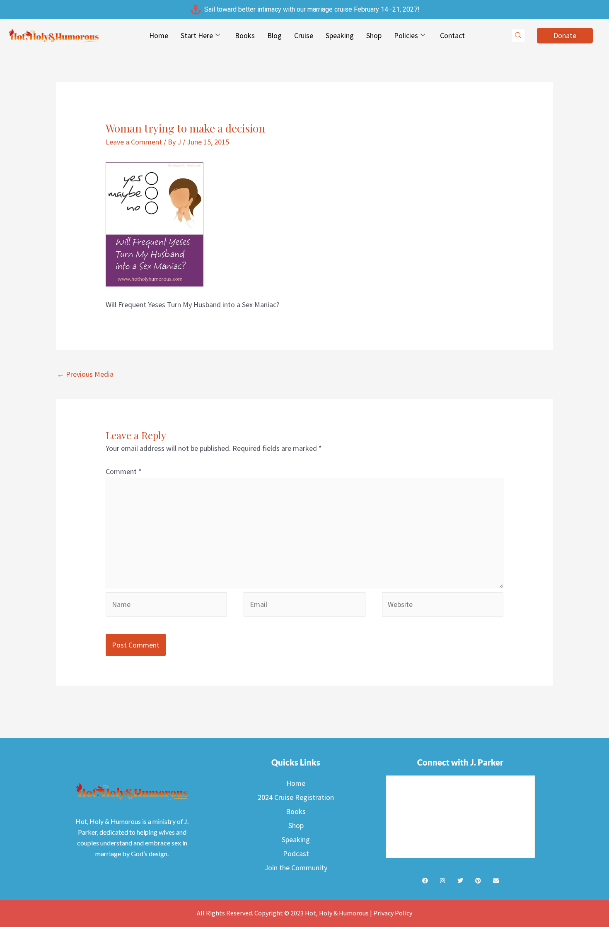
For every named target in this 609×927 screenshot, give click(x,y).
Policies (406, 35)
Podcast (296, 853)
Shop (374, 35)
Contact (452, 35)
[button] (518, 35)
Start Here (197, 35)
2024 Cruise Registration (296, 797)
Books (245, 35)
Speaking (340, 35)
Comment (124, 471)
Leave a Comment (134, 142)
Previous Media (85, 374)
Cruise (303, 35)
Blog (274, 35)
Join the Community (295, 867)
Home (158, 35)
